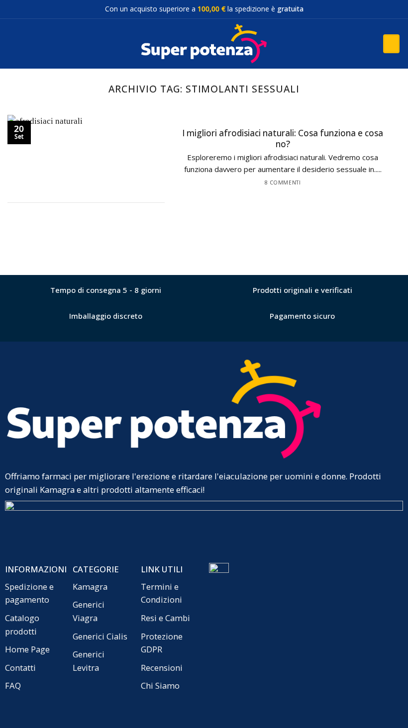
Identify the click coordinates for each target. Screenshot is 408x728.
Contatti (20, 667)
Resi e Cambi (165, 618)
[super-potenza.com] (204, 44)
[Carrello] (391, 43)
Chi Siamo (160, 685)
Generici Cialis (100, 636)
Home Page (27, 649)
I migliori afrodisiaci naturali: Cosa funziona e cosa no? (282, 139)
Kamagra (90, 586)
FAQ (13, 685)
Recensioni (162, 667)
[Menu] (13, 43)
